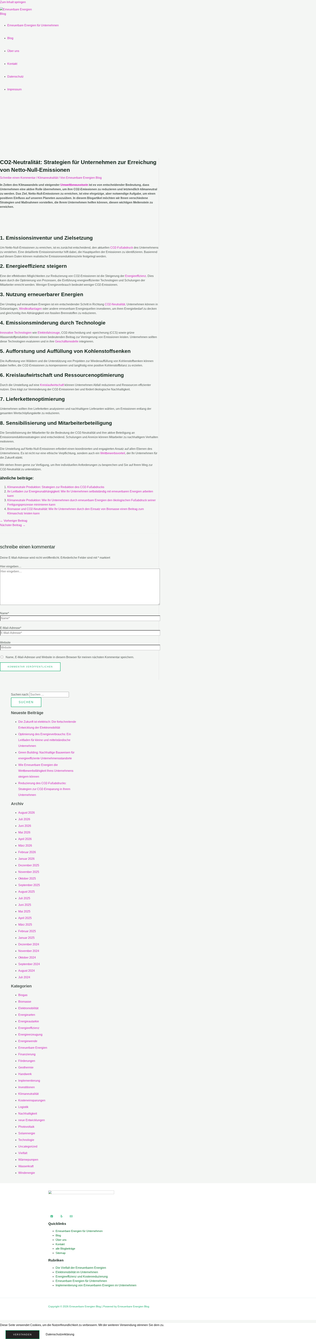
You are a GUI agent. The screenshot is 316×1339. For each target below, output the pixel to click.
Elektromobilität (28, 1008)
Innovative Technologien (16, 332)
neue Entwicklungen (31, 1120)
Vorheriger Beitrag (13, 520)
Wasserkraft (25, 1166)
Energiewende (27, 1041)
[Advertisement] (158, 129)
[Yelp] (61, 1216)
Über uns (13, 50)
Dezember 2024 (28, 944)
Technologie (26, 1139)
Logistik (23, 1107)
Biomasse (24, 1001)
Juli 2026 (24, 819)
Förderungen (26, 1060)
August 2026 (26, 812)
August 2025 (26, 891)
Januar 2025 (26, 937)
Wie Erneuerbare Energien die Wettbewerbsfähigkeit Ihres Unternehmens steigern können (45, 770)
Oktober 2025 (27, 878)
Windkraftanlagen (30, 308)
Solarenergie (26, 1133)
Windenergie (26, 1172)
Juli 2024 (24, 977)
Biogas (22, 995)
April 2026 (25, 839)
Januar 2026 (26, 858)
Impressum (14, 89)
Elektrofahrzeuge (49, 332)
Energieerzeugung (30, 1034)
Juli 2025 (24, 898)
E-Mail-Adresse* (10, 627)
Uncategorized (27, 1146)
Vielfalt (22, 1153)
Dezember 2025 (28, 865)
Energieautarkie (28, 1021)
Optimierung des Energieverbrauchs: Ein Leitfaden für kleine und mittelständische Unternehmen (44, 740)
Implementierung (29, 1080)
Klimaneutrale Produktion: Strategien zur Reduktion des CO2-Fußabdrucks (55, 487)
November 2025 (28, 871)
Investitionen (26, 1087)
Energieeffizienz (135, 275)
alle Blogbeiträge (65, 1248)
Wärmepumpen (28, 1159)
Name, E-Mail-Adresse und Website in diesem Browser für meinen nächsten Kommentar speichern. (70, 657)
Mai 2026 (24, 832)
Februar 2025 (27, 931)
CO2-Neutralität (115, 304)
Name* (4, 613)
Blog (10, 38)
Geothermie (25, 1067)
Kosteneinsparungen (31, 1100)
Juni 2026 (24, 825)
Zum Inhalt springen (13, 2)
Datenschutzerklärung (60, 1334)
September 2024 (29, 964)
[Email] (71, 1216)
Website (5, 642)
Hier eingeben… (10, 566)
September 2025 (29, 885)
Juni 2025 (24, 904)
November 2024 (28, 950)
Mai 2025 (24, 911)
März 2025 (25, 924)
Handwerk (25, 1074)
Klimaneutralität (48, 177)
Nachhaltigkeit (27, 1113)
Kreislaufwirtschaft (52, 385)
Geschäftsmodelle (66, 341)
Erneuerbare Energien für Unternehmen (33, 25)
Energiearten (26, 1014)
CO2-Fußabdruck (121, 247)
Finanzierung (26, 1054)
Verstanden (22, 1334)
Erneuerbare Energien (32, 1047)
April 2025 (25, 918)
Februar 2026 (27, 852)
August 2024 (26, 970)
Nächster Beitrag (12, 525)
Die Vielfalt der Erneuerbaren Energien (81, 1267)
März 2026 (25, 845)
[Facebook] (51, 1216)
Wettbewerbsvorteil (112, 453)
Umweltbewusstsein (74, 184)
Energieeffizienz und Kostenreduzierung (82, 1276)
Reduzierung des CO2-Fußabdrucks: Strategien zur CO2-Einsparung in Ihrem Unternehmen (44, 789)
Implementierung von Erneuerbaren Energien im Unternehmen (96, 1285)
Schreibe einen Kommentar (17, 177)
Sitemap (60, 1252)
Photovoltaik (26, 1126)
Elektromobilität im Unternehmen (77, 1272)
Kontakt (12, 63)
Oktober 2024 (27, 957)
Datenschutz (15, 76)
